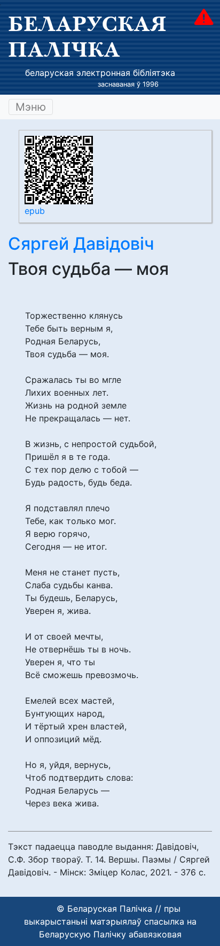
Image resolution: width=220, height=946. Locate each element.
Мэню (30, 107)
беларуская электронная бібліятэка (100, 72)
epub (35, 210)
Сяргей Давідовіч (81, 243)
